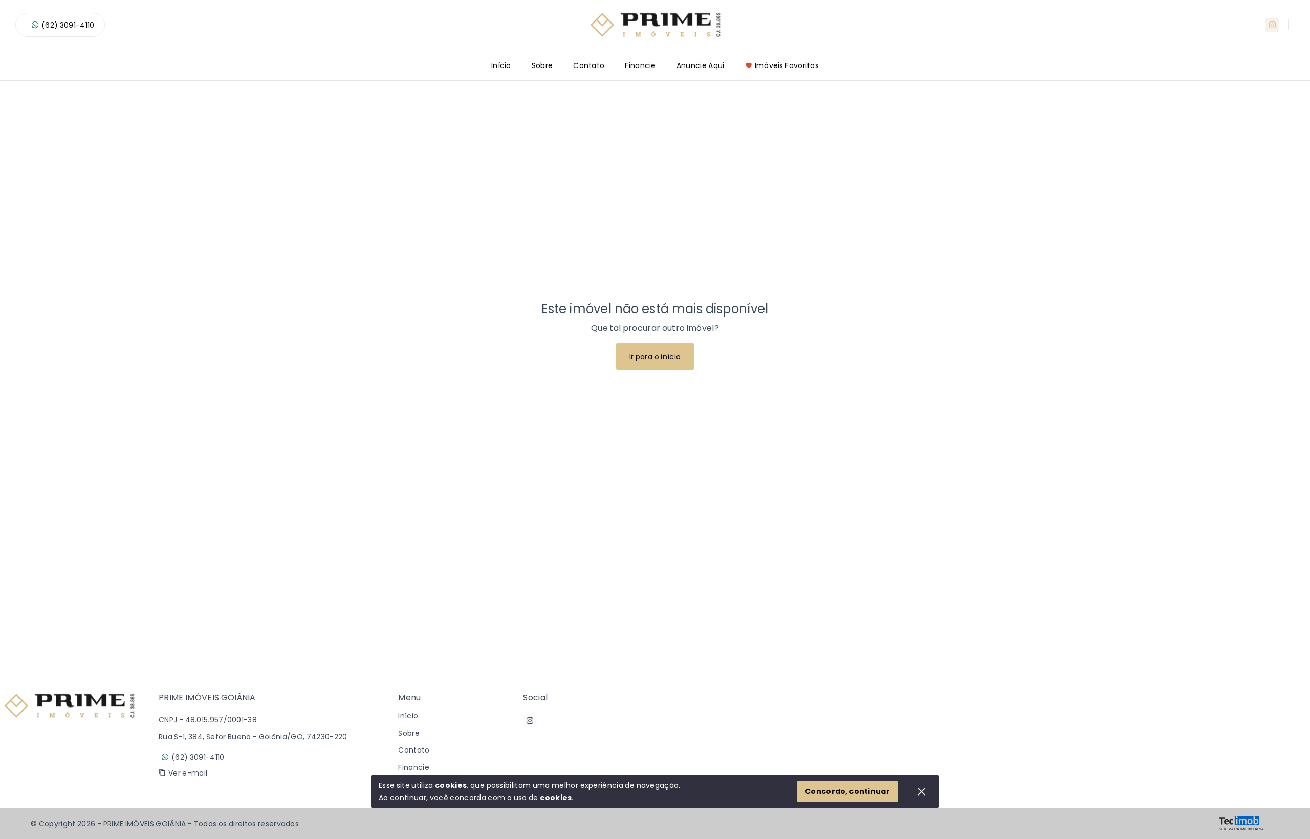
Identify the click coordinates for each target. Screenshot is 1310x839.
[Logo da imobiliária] (69, 739)
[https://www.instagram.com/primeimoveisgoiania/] (1272, 25)
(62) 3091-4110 (67, 25)
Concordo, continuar (847, 791)
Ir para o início (655, 356)
